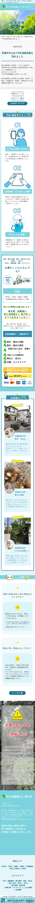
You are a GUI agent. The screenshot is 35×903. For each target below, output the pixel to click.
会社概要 (18, 890)
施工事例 (18, 881)
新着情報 (11, 881)
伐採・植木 (12, 883)
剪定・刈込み (27, 881)
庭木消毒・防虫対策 (18, 885)
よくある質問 (27, 887)
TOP (4, 881)
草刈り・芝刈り (23, 883)
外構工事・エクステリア (13, 887)
